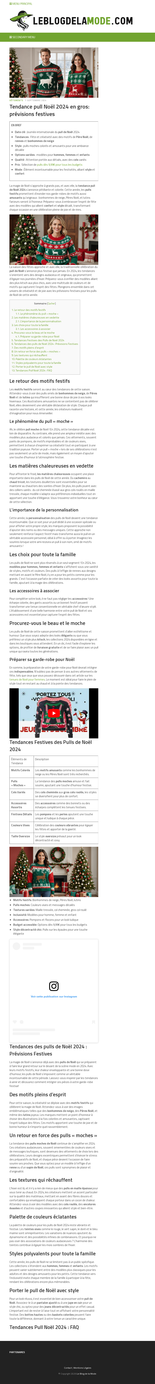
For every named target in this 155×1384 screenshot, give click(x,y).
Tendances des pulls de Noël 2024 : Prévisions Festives (45, 344)
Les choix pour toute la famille (30, 325)
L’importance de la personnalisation (38, 321)
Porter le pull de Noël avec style (32, 367)
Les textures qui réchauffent (29, 355)
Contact (68, 1368)
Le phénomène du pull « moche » (37, 314)
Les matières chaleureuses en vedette (35, 317)
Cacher (51, 303)
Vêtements (16, 100)
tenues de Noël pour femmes (27, 679)
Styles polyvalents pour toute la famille (36, 363)
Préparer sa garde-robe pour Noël (37, 336)
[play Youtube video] (53, 713)
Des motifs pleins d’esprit (28, 348)
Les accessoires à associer (33, 329)
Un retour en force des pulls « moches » (36, 351)
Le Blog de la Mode (86, 1373)
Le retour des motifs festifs (29, 310)
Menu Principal (22, 4)
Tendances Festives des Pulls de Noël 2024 (38, 340)
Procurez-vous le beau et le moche (33, 333)
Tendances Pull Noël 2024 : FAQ (32, 370)
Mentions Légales (82, 1368)
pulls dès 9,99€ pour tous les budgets (59, 164)
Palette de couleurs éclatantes (32, 359)
